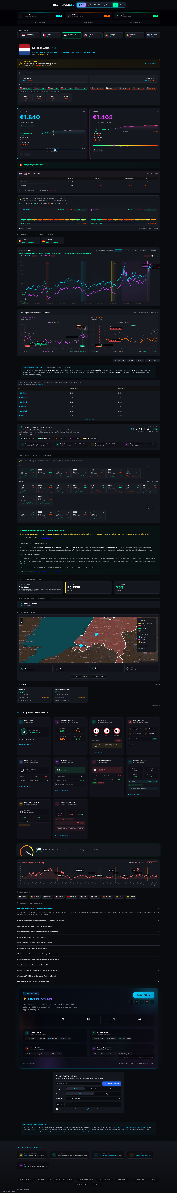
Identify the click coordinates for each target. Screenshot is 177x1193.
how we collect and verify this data (79, 1132)
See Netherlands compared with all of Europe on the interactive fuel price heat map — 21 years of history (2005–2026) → (55, 253)
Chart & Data (120, 360)
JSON (140, 360)
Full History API (154, 360)
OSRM (26, 1166)
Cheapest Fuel (45, 1179)
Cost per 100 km (105, 1179)
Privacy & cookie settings (8, 1191)
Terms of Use (140, 1179)
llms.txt (36, 572)
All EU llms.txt (52, 572)
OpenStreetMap (146, 1155)
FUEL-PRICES (63, 4)
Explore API (143, 995)
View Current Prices (150, 63)
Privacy (154, 1179)
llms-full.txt (43, 572)
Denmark (98, 88)
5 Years (126, 250)
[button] (89, 648)
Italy (152, 88)
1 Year (135, 250)
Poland (54, 88)
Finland (112, 88)
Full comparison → (55, 190)
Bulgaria (26, 88)
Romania (40, 88)
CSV (132, 360)
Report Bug (83, 1184)
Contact (97, 1184)
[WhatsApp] (25, 154)
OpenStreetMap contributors (152, 662)
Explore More (153, 862)
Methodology (123, 1179)
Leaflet (142, 662)
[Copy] (21, 154)
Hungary (81, 88)
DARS (107, 1155)
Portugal (139, 88)
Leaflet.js (137, 1155)
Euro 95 (93, 1089)
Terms (94, 1109)
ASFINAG (102, 1155)
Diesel (112, 1089)
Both (75, 1089)
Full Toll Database (81, 676)
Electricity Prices (86, 1179)
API (24, 564)
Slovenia (68, 88)
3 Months (153, 250)
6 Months (143, 250)
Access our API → (42, 384)
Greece (126, 88)
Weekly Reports (27, 1179)
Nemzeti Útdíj (113, 1155)
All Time (118, 250)
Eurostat (26, 1155)
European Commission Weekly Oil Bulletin (131, 1127)
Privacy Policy (87, 1109)
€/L (115, 5)
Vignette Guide (99, 676)
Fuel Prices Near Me (65, 1179)
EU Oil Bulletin (46, 538)
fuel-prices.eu (25, 1189)
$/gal (121, 5)
